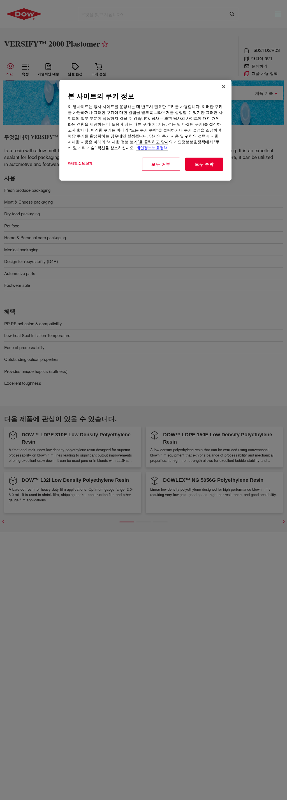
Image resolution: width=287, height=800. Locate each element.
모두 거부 (160, 164)
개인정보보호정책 (152, 147)
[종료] (223, 86)
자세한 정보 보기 (80, 163)
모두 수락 (204, 164)
